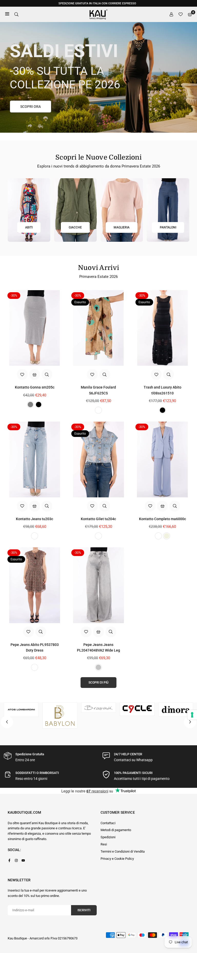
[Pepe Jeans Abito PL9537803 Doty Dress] (34, 585)
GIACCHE (75, 227)
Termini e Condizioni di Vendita (123, 851)
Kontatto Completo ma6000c (162, 519)
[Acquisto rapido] (34, 374)
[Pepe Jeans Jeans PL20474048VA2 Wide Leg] (98, 585)
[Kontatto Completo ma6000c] (162, 459)
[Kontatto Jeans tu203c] (34, 459)
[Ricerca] (16, 14)
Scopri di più (98, 682)
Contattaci (108, 823)
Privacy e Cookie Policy (117, 859)
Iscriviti (83, 910)
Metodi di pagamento (116, 830)
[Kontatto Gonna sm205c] (34, 328)
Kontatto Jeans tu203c (34, 519)
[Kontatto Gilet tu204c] (98, 459)
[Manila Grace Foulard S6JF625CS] (98, 328)
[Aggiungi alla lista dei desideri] (22, 374)
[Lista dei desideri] (180, 14)
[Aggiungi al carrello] (34, 506)
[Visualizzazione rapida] (47, 374)
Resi (104, 844)
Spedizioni (108, 837)
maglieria (122, 227)
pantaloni (168, 227)
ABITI (29, 227)
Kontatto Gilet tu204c (98, 519)
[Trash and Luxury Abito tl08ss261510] (162, 328)
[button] (190, 722)
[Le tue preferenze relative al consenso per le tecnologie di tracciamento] (192, 715)
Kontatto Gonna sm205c (34, 387)
